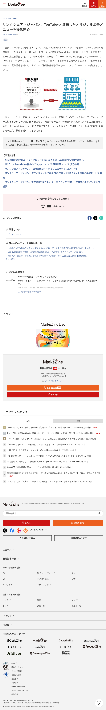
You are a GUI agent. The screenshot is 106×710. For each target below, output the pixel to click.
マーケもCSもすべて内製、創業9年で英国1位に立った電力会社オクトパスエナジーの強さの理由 (49, 427)
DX (4, 573)
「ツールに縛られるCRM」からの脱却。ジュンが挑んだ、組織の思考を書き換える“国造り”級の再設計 (51, 438)
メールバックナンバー (54, 380)
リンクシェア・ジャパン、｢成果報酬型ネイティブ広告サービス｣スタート (41, 168)
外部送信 (14, 694)
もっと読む (10, 258)
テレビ (74, 573)
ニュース (7, 549)
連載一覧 (41, 605)
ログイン (54, 394)
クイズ (6, 605)
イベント (7, 615)
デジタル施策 (43, 578)
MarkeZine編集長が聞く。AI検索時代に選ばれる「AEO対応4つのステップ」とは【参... (46, 251)
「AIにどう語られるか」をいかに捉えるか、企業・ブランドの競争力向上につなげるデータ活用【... (51, 247)
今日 (28, 421)
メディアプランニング (46, 584)
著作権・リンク (17, 667)
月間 (78, 421)
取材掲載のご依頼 (79, 538)
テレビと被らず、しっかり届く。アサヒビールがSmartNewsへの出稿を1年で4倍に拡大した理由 (49, 455)
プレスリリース (14, 234)
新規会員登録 (54, 388)
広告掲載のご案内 (27, 538)
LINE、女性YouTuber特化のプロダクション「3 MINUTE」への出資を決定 (42, 164)
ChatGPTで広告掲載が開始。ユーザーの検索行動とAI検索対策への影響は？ (40, 467)
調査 (39, 600)
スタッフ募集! (16, 671)
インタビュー (8, 600)
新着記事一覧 (9, 558)
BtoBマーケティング (46, 573)
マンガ (74, 600)
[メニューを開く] (4, 4)
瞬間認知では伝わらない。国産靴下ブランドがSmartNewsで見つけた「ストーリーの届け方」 (48, 461)
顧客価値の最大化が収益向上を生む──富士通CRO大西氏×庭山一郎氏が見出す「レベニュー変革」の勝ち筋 (53, 472)
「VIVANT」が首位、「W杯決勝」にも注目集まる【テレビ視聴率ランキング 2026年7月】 (46, 444)
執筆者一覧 (76, 605)
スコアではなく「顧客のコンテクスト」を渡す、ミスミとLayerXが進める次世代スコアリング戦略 (50, 481)
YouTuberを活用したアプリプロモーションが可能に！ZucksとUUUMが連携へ (44, 159)
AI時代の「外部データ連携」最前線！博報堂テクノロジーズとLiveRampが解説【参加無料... (48, 255)
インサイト (7, 584)
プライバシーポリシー (19, 690)
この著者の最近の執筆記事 (29, 291)
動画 (5, 40)
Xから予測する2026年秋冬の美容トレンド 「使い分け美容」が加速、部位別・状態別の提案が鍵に (50, 433)
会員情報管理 (16, 675)
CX (4, 578)
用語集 (6, 624)
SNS (73, 578)
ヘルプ (13, 663)
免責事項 (14, 678)
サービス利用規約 (18, 686)
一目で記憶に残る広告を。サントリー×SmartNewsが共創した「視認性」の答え (41, 450)
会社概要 (14, 682)
